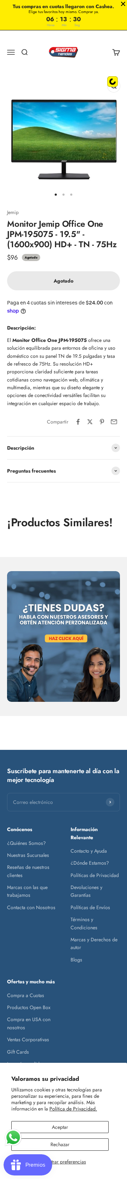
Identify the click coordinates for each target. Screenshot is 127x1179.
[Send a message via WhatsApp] (13, 1137)
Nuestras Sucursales (28, 855)
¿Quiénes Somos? (26, 843)
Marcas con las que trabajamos (27, 891)
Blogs (76, 959)
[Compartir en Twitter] (90, 422)
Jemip (13, 212)
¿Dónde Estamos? (90, 862)
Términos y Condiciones (84, 923)
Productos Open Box (28, 1007)
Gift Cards (18, 1051)
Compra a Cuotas (25, 995)
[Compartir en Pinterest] (102, 422)
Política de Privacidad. (73, 1108)
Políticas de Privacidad (95, 875)
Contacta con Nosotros (31, 907)
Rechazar (59, 1144)
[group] (63, 636)
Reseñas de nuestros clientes (28, 871)
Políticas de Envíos (90, 907)
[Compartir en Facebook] (78, 422)
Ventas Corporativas (28, 1039)
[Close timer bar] (123, 4)
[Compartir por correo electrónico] (114, 422)
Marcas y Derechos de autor (94, 943)
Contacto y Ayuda (89, 850)
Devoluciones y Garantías (86, 891)
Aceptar (60, 1127)
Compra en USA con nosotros (28, 1023)
